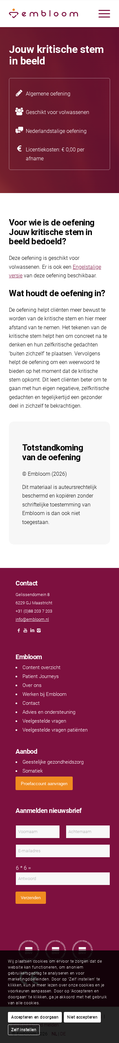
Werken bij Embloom (44, 694)
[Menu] (101, 13)
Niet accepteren (82, 1017)
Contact (31, 703)
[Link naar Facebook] (19, 632)
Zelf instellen (23, 1029)
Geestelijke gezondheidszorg (53, 762)
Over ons (32, 685)
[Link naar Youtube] (25, 632)
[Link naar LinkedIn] (32, 632)
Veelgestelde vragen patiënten (55, 730)
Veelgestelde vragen (44, 721)
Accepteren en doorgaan (35, 1017)
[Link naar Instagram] (38, 632)
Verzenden (31, 897)
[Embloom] (49, 13)
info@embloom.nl (32, 619)
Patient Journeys (40, 676)
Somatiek (32, 771)
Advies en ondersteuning (48, 712)
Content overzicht (41, 667)
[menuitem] (101, 13)
